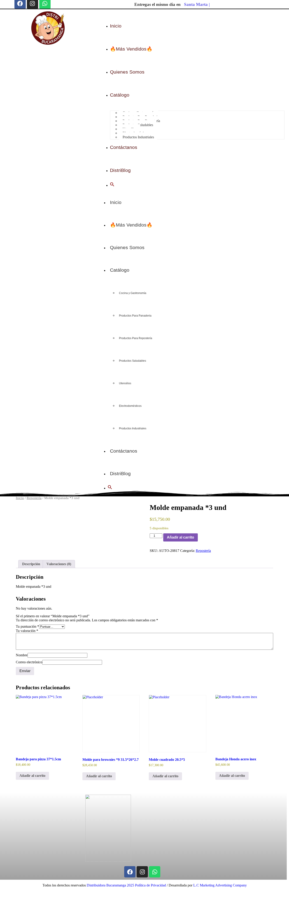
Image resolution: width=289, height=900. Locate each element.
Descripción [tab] (31, 564)
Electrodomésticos (130, 405)
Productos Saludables (132, 360)
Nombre (22, 655)
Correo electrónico (29, 662)
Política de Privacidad (150, 885)
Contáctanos (123, 450)
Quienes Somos (127, 247)
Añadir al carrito (180, 537)
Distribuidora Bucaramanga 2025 (110, 885)
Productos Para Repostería (135, 338)
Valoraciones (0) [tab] (59, 564)
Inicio (115, 202)
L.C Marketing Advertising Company (219, 885)
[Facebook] (129, 871)
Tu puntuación (27, 626)
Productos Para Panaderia (135, 315)
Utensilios (125, 383)
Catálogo (119, 270)
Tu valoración (27, 631)
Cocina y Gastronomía (132, 293)
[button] (112, 185)
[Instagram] (142, 871)
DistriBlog (120, 473)
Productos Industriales (132, 428)
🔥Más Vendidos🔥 (131, 224)
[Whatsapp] (154, 871)
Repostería (34, 498)
